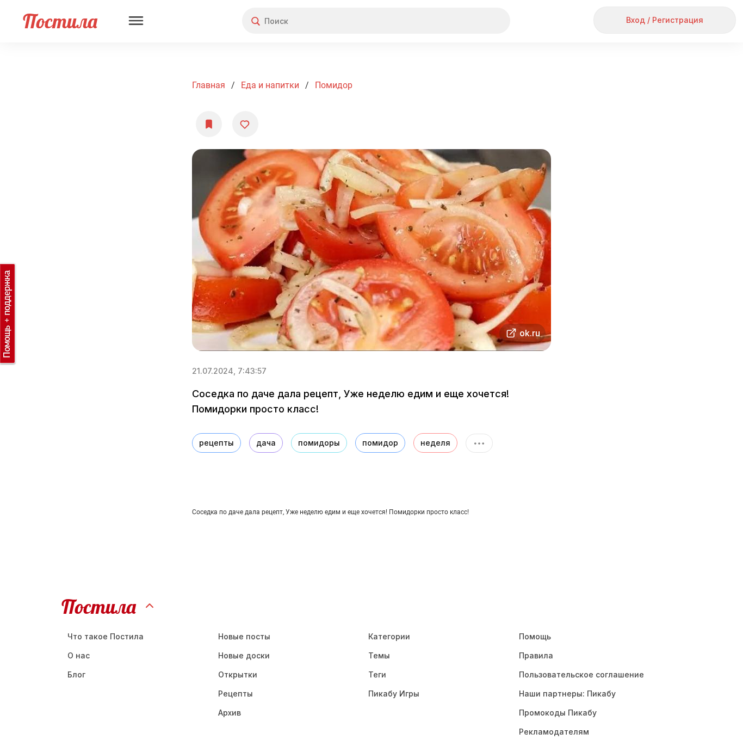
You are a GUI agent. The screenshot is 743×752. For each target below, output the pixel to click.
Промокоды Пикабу (558, 712)
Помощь (535, 636)
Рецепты (235, 693)
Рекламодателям (554, 731)
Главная (208, 85)
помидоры (319, 442)
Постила (60, 21)
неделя (435, 442)
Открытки (237, 674)
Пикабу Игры (393, 693)
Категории (389, 636)
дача (266, 442)
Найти (461, 21)
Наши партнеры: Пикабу (567, 693)
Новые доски (244, 655)
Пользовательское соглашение (581, 674)
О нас (78, 655)
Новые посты (244, 636)
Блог (76, 674)
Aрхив (229, 712)
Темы (379, 655)
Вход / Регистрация (664, 19)
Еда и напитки (270, 85)
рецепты (216, 442)
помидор (333, 85)
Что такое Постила (105, 636)
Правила (536, 655)
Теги (377, 674)
